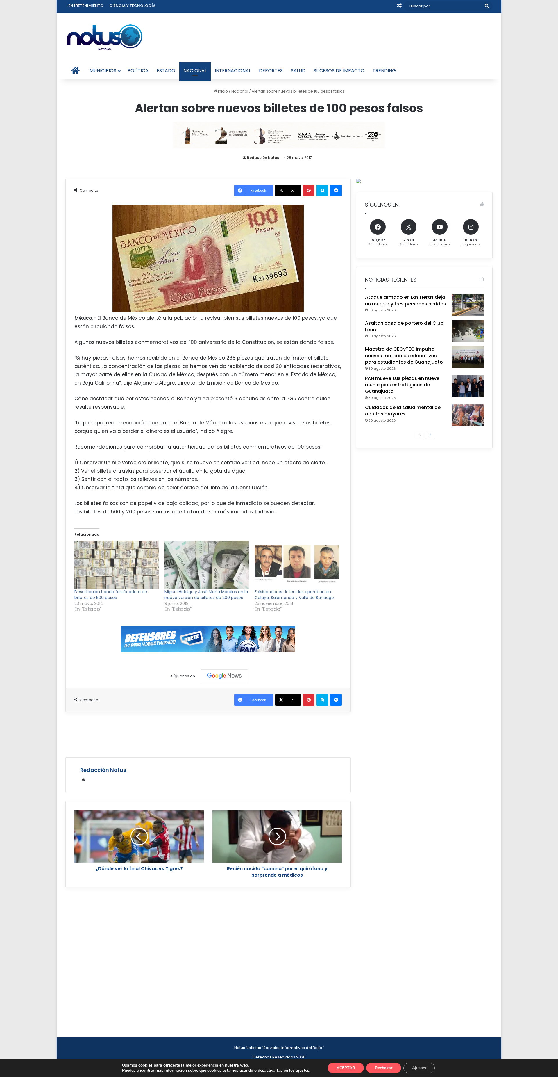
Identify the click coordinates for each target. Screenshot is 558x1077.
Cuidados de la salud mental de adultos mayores (403, 410)
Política (138, 70)
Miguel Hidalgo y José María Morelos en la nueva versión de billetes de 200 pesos (206, 594)
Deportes (271, 70)
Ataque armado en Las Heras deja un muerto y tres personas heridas (405, 300)
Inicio (222, 91)
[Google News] (224, 675)
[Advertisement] (208, 734)
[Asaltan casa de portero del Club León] (468, 331)
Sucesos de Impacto (339, 70)
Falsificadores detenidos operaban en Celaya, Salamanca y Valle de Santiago (294, 594)
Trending (384, 70)
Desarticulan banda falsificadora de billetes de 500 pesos (110, 594)
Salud (298, 70)
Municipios (103, 70)
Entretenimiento (85, 5)
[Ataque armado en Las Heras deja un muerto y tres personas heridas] (468, 305)
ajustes (302, 1070)
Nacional (195, 70)
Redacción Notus (263, 157)
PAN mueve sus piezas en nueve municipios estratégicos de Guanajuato (402, 385)
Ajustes (419, 1068)
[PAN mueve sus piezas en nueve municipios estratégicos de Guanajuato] (468, 386)
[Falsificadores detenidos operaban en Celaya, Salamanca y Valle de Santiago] (297, 565)
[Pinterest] (308, 190)
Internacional (233, 70)
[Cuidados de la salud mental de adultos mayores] (468, 415)
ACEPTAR (346, 1068)
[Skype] (322, 190)
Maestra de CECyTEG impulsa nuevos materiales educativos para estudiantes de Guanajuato (404, 355)
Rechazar (383, 1068)
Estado (166, 70)
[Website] (83, 779)
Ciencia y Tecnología (132, 5)
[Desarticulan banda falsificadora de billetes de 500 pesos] (116, 565)
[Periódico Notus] (104, 37)
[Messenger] (336, 190)
